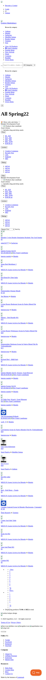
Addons (14, 469)
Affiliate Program (11, 656)
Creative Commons (11, 151)
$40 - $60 (8, 140)
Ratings (4, 216)
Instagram (8, 644)
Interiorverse (5, 310)
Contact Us (9, 674)
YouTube (8, 646)
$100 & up (8, 143)
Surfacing (14, 243)
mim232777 (5, 243)
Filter (3, 175)
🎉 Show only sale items (9, 122)
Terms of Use (5, 622)
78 (10, 589)
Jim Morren (5, 296)
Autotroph (20, 677)
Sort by (17, 229)
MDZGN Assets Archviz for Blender (13, 270)
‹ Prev (11, 569)
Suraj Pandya (5, 452)
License (4, 147)
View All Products (11, 46)
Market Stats (9, 660)
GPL (6, 155)
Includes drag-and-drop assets (13, 130)
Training (15, 513)
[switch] (19, 122)
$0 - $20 (8, 136)
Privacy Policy (16, 622)
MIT (6, 159)
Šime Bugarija (5, 513)
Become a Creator (11, 5)
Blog (6, 672)
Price (3, 132)
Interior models (6, 256)
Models (15, 256)
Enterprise (8, 658)
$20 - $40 (8, 138)
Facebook (8, 642)
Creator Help (9, 670)
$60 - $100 (9, 142)
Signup (7, 13)
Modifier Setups (17, 452)
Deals (7, 54)
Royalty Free (9, 153)
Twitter (7, 640)
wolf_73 (4, 422)
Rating (4, 162)
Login (7, 9)
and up (7, 166)
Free (6, 43)
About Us (8, 654)
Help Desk (8, 668)
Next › (11, 590)
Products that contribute (13, 126)
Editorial (8, 157)
